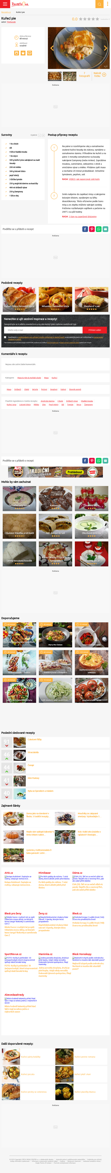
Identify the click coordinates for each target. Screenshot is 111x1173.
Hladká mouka (87, 401)
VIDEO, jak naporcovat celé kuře (84, 179)
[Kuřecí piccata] (11, 1074)
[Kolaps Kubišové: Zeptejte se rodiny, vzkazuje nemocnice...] (21, 877)
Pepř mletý (53, 405)
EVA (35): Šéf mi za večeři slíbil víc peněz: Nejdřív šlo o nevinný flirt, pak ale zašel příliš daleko (87, 887)
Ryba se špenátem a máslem (40, 791)
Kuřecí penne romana (85, 1057)
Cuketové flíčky (35, 739)
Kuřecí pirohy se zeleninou (34, 1092)
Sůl (62, 405)
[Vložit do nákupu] (23, 53)
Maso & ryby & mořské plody (29, 378)
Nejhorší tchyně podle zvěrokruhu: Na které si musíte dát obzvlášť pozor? (88, 966)
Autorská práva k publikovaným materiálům (70, 1159)
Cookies (62, 1161)
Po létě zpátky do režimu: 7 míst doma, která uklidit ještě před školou (53, 885)
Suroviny (6, 134)
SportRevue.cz (13, 954)
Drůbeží (17, 389)
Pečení (44, 389)
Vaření (63, 389)
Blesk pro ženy (13, 913)
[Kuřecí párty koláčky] (11, 1056)
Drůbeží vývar (72, 401)
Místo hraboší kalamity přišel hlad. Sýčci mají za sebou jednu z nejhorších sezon (20, 1009)
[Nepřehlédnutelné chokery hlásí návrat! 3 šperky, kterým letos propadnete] (55, 919)
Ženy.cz (43, 913)
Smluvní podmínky (53, 342)
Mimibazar (45, 872)
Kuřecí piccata (27, 1074)
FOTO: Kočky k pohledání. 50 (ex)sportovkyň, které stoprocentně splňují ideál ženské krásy (21, 968)
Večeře (35, 389)
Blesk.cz (77, 913)
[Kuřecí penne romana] (64, 1056)
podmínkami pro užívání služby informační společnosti (41, 337)
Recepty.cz (6, 12)
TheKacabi (11, 22)
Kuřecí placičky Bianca (85, 1092)
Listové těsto (25, 405)
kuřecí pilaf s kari (83, 1074)
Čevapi (31, 765)
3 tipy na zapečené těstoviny (83, 216)
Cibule (60, 401)
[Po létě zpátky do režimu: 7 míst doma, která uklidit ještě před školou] (55, 877)
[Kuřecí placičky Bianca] (64, 1091)
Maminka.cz (45, 954)
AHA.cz (9, 872)
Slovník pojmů (75, 389)
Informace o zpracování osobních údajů (45, 1161)
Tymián (70, 405)
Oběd (26, 389)
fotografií (84, 74)
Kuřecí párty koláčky (30, 1057)
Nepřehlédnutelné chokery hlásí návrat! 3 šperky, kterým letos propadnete (53, 928)
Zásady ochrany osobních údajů (69, 342)
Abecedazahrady (14, 994)
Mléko (36, 405)
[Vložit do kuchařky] (16, 53)
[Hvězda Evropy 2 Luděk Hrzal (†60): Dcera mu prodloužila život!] (88, 918)
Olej (44, 405)
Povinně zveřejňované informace (65, 1163)
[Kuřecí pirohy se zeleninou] (11, 1091)
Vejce (78, 405)
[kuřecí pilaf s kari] (64, 1074)
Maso (46, 378)
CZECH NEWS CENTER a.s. (30, 1159)
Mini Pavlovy (33, 778)
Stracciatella (33, 752)
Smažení (53, 389)
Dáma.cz (77, 872)
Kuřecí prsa (11, 405)
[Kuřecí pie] (79, 68)
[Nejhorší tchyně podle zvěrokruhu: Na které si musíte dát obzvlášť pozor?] (88, 958)
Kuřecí (54, 378)
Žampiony (88, 405)
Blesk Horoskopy (81, 954)
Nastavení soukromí (74, 1161)
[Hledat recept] (99, 4)
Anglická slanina (47, 401)
